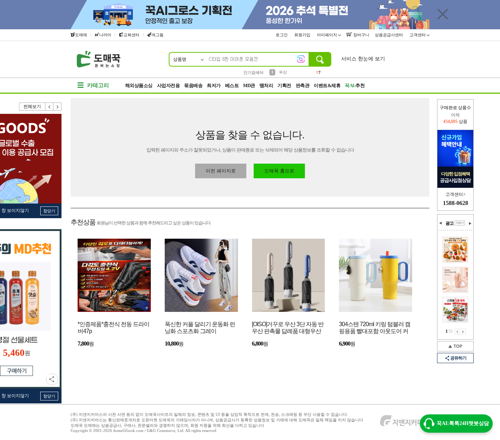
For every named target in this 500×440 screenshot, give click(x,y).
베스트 (232, 85)
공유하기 (52, 379)
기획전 (284, 85)
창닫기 (49, 211)
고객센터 (418, 35)
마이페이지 (327, 35)
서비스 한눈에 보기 (363, 58)
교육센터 (131, 35)
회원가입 (302, 35)
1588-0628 (455, 203)
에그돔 (158, 35)
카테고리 (98, 85)
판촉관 (303, 85)
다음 (57, 106)
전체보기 (32, 106)
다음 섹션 (470, 223)
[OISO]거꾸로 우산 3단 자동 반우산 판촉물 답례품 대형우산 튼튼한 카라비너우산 (288, 328)
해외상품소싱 (139, 85)
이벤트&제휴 (327, 85)
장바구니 (360, 35)
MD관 (249, 85)
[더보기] (460, 222)
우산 (283, 72)
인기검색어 (253, 72)
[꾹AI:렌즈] (301, 59)
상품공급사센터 (389, 35)
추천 (355, 85)
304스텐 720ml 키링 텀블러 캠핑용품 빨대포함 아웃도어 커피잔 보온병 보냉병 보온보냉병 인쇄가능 (374, 328)
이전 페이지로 (221, 171)
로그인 (282, 35)
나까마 (105, 35)
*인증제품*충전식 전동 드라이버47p (113, 327)
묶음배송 (193, 85)
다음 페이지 (463, 332)
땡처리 (266, 85)
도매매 (81, 35)
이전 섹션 (440, 223)
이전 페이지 (457, 332)
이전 (49, 106)
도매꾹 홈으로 (279, 171)
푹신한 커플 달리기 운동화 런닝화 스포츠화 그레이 (200, 327)
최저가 (214, 85)
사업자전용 (168, 85)
